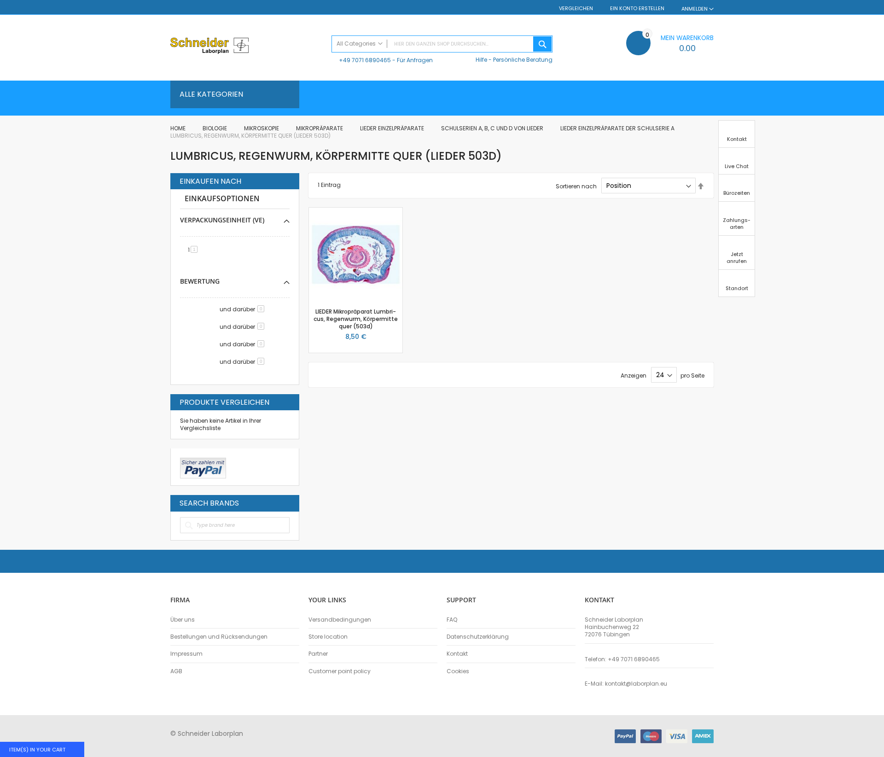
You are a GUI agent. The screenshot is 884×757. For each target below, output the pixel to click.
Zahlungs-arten (736, 223)
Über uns (182, 619)
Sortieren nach (576, 186)
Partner (318, 654)
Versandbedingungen (339, 619)
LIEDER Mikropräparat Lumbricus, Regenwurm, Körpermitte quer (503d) (356, 319)
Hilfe (481, 60)
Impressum (186, 654)
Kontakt (457, 654)
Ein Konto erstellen (637, 8)
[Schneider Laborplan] (246, 47)
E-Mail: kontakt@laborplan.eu (626, 683)
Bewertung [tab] (200, 281)
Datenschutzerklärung (478, 637)
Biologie (215, 128)
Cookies (458, 671)
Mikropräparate (320, 128)
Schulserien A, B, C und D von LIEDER (493, 128)
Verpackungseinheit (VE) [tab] (222, 219)
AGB (176, 671)
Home (178, 128)
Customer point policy (339, 671)
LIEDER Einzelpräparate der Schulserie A (618, 128)
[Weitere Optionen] (203, 466)
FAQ (452, 619)
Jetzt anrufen (737, 257)
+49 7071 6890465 (365, 60)
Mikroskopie (262, 128)
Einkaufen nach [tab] (210, 181)
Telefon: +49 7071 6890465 (622, 659)
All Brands (287, 503)
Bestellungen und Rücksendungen (219, 637)
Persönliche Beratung (522, 60)
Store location (328, 637)
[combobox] (442, 44)
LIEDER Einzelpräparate (392, 128)
